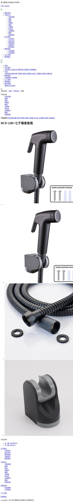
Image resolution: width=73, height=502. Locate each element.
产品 (6, 71)
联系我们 (11, 47)
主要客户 (11, 45)
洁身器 (10, 27)
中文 (2, 6)
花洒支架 (11, 35)
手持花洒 (11, 17)
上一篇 (11, 443)
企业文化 (11, 41)
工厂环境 (8, 55)
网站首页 (8, 13)
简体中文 (8, 85)
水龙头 (10, 29)
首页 (6, 65)
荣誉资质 (11, 43)
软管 (9, 21)
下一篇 (10, 445)
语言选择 (8, 83)
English (7, 6)
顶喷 (9, 19)
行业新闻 (11, 51)
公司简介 (11, 39)
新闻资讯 (8, 49)
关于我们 (8, 37)
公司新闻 (11, 53)
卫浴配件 (11, 31)
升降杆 (10, 23)
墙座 (9, 25)
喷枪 (9, 33)
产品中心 (8, 15)
